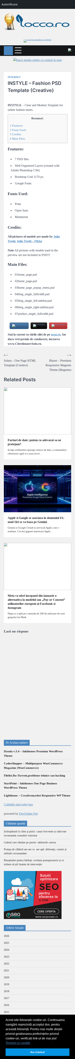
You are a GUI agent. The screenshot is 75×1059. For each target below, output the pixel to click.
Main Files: (17, 138)
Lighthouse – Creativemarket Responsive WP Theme (37, 795)
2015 (6, 1012)
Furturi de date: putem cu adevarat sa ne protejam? (34, 442)
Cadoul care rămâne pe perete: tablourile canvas (30, 842)
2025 (6, 942)
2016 (6, 1005)
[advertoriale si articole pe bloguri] (33, 918)
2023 (6, 956)
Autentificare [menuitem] (10, 4)
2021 (6, 970)
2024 (6, 949)
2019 (6, 984)
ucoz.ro (56, 334)
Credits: (15, 134)
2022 (6, 963)
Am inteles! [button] (37, 1052)
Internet (14, 77)
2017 (6, 998)
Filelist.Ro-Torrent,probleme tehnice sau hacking (34, 775)
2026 (6, 936)
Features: (16, 125)
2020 (6, 977)
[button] (31, 1043)
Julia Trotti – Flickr (29, 241)
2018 (6, 991)
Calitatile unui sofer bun (18, 804)
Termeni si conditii (18, 1043)
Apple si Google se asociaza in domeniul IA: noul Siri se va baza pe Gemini (36, 520)
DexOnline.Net (28, 813)
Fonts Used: (18, 130)
